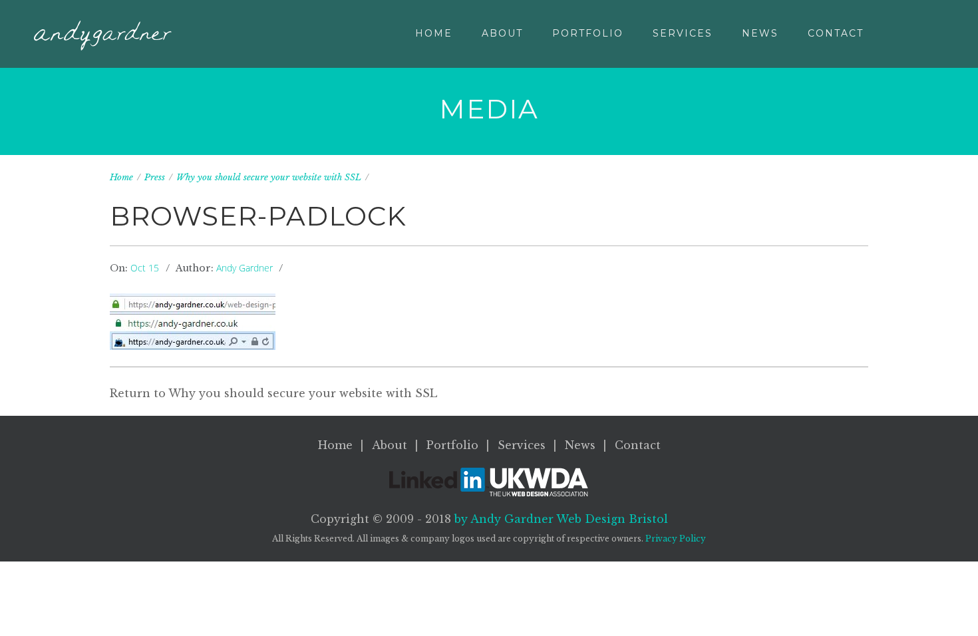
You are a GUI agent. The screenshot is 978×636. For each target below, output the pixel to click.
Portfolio (587, 33)
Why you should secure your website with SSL (268, 177)
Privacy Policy (675, 539)
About (502, 33)
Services (683, 33)
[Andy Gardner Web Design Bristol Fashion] (102, 35)
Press (154, 177)
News (760, 33)
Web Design (612, 519)
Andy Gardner (244, 267)
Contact (836, 33)
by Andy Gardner (504, 519)
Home (433, 33)
